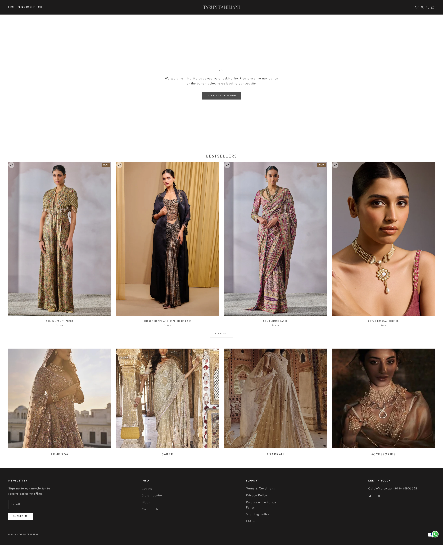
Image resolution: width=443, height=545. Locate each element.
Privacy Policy (256, 495)
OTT (40, 7)
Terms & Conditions (260, 488)
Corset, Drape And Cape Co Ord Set (167, 321)
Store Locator (152, 495)
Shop (11, 7)
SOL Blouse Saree (275, 321)
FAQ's (250, 521)
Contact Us (150, 509)
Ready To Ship (26, 7)
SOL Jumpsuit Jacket (59, 321)
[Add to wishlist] (11, 165)
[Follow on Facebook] (370, 496)
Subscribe (20, 516)
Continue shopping (221, 96)
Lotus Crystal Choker (383, 321)
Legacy (147, 488)
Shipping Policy (257, 514)
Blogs (146, 502)
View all (221, 334)
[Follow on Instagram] (379, 496)
